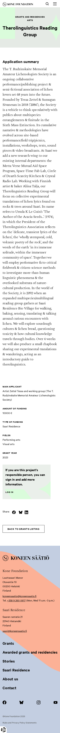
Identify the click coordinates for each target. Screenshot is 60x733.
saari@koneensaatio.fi (15, 631)
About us (10, 679)
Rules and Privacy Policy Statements (19, 722)
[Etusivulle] (21, 4)
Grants (8, 643)
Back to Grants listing (24, 528)
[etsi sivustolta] (47, 3)
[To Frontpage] (30, 558)
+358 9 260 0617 (16, 600)
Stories (9, 661)
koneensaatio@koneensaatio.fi (19, 596)
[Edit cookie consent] (3, 729)
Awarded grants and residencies (30, 652)
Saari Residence (16, 670)
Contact (9, 687)
